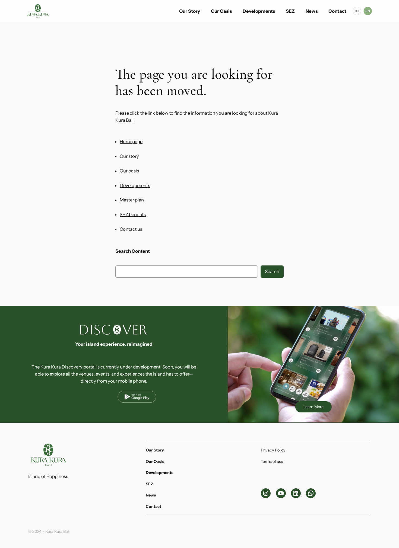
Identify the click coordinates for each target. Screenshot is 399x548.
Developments (135, 185)
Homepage (131, 141)
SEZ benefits (133, 214)
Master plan (132, 200)
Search (272, 271)
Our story (129, 156)
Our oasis (129, 171)
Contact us (131, 229)
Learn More (313, 406)
